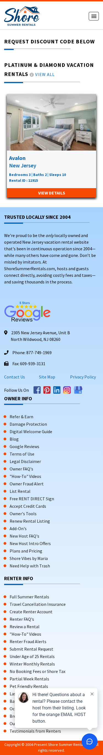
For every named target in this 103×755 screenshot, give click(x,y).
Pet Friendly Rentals (29, 686)
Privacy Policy (82, 377)
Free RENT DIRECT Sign (32, 498)
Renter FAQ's (22, 619)
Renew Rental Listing (30, 521)
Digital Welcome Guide (31, 431)
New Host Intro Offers (30, 543)
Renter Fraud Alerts (28, 641)
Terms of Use (22, 454)
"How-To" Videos (25, 476)
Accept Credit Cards (28, 506)
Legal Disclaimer (25, 461)
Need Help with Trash (30, 566)
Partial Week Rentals (29, 679)
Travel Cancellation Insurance (38, 604)
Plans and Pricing (26, 551)
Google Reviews (24, 446)
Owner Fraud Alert (27, 483)
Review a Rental (25, 626)
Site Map (47, 377)
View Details (51, 193)
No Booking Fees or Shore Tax (37, 671)
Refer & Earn (21, 416)
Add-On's (18, 528)
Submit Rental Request (31, 649)
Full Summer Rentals (29, 596)
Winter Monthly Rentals (32, 664)
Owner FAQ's (21, 469)
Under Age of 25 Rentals (32, 656)
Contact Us (14, 377)
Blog (14, 439)
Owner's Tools (23, 513)
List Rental (20, 491)
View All (45, 74)
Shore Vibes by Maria (29, 558)
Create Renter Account (31, 611)
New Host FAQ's (24, 536)
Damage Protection (28, 424)
